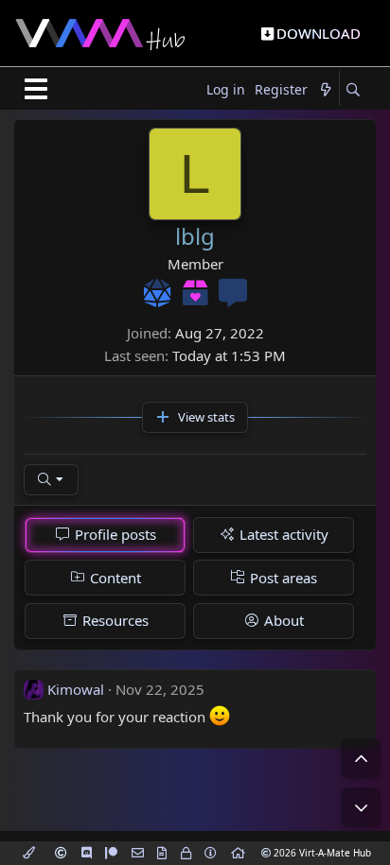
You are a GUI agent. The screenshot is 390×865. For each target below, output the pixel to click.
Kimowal (75, 689)
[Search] (352, 90)
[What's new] (325, 90)
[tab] (105, 535)
